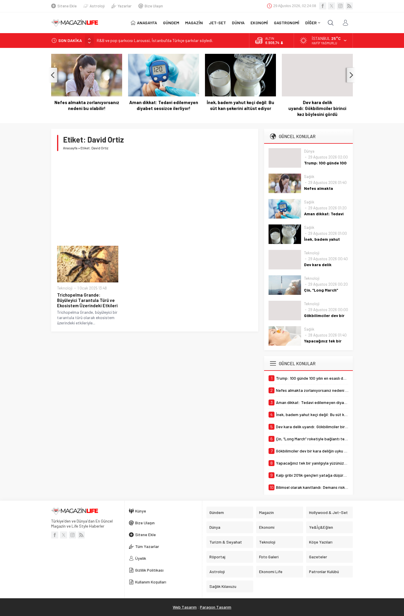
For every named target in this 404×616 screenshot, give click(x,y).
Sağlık (309, 176)
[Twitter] (331, 5)
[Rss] (349, 5)
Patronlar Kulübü (324, 571)
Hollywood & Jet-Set (328, 512)
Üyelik (140, 558)
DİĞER (311, 22)
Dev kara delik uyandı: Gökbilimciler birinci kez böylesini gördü (317, 108)
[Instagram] (340, 5)
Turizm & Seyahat (225, 541)
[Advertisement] (154, 198)
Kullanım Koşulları (150, 581)
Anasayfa (70, 148)
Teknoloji (64, 288)
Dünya (309, 151)
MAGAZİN (194, 22)
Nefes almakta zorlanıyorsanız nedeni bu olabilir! (86, 105)
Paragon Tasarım (215, 606)
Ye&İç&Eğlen (321, 527)
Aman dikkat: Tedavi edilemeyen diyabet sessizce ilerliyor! (163, 105)
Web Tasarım (185, 606)
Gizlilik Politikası (149, 570)
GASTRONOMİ (286, 22)
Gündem (216, 512)
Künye (140, 510)
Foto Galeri (269, 556)
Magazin (266, 512)
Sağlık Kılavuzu (222, 586)
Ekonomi (266, 527)
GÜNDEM (171, 22)
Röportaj (217, 556)
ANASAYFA (147, 22)
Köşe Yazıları (320, 541)
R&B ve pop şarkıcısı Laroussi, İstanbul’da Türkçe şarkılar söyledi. (155, 40)
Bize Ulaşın (154, 6)
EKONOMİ (259, 22)
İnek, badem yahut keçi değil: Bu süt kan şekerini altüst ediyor (240, 105)
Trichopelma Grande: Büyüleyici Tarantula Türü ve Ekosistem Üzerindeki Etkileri (87, 300)
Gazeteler (318, 556)
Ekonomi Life (270, 571)
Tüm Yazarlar (147, 546)
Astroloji (97, 6)
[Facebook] (322, 5)
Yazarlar (125, 6)
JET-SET (217, 22)
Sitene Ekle (67, 6)
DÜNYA (238, 22)
